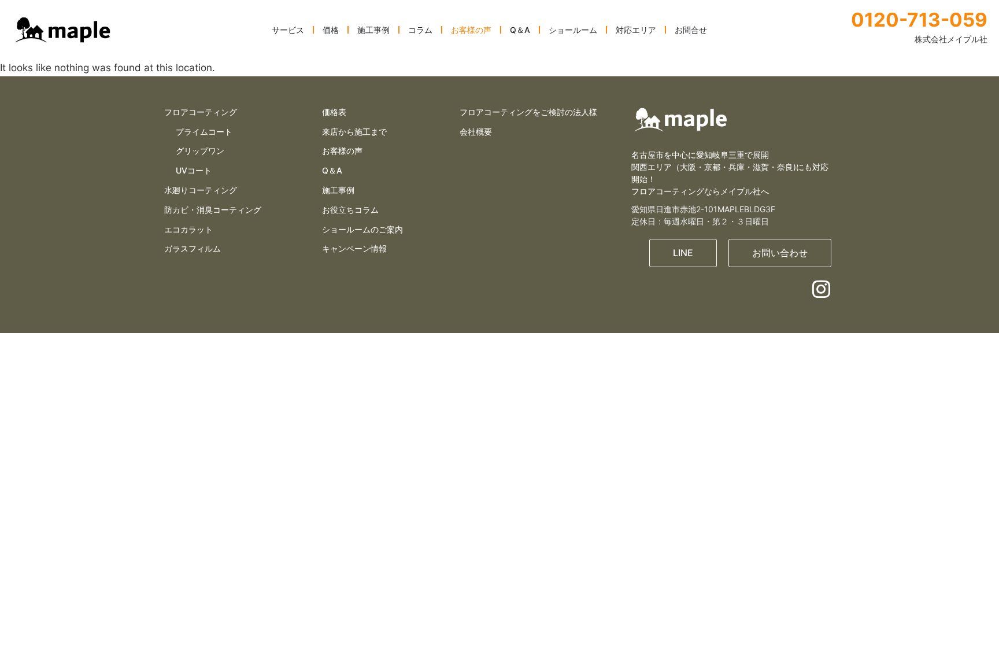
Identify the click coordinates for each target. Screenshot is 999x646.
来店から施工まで (354, 131)
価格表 (334, 112)
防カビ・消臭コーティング (212, 210)
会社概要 (476, 131)
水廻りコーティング (200, 190)
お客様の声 (342, 151)
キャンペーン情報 (354, 248)
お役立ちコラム (350, 210)
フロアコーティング (200, 112)
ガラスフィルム (192, 248)
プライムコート (204, 131)
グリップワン (200, 151)
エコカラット (188, 229)
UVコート (194, 170)
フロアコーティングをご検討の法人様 (528, 112)
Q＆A (332, 170)
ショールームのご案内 (362, 229)
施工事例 (338, 190)
